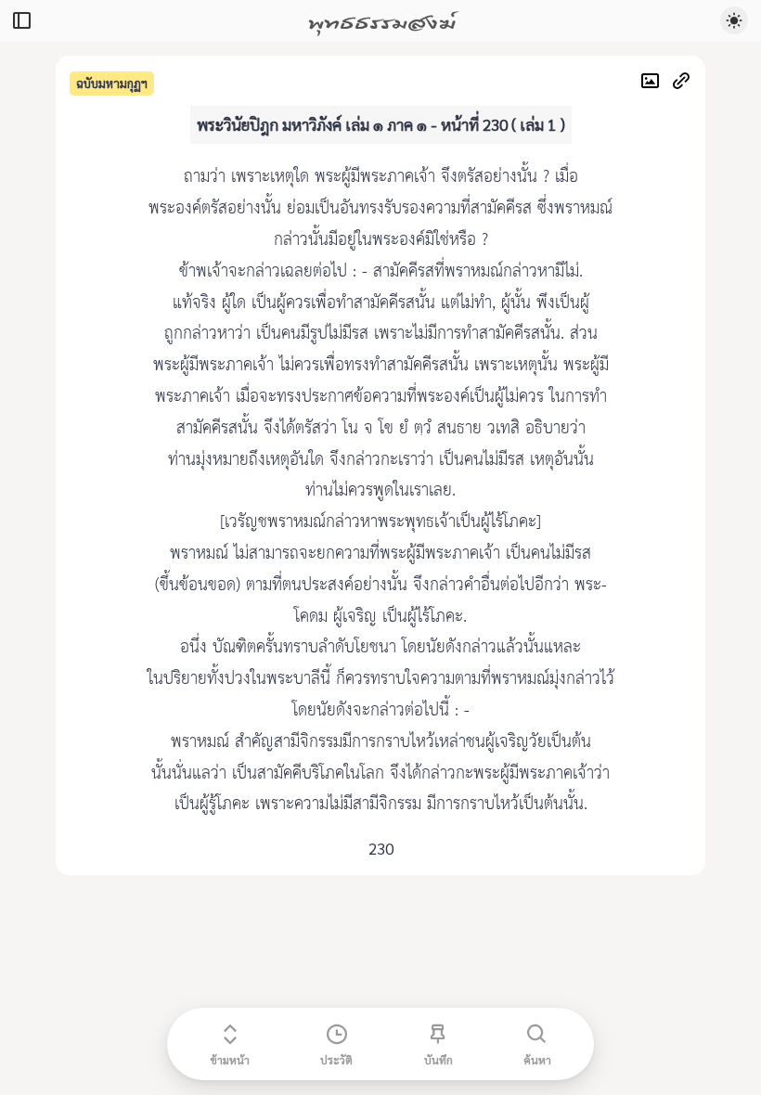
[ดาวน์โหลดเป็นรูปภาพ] (654, 83)
